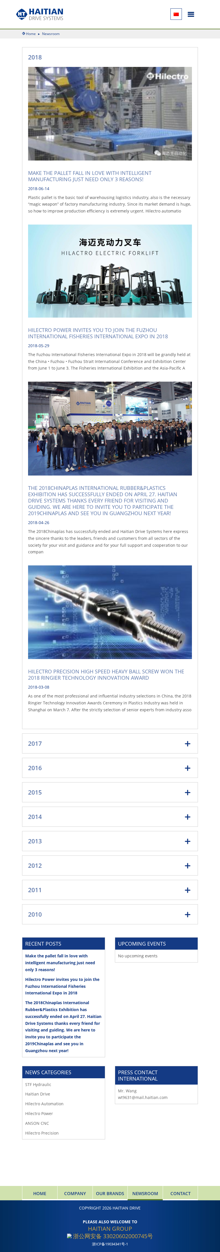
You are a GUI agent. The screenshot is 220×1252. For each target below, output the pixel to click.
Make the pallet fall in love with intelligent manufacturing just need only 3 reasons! (90, 176)
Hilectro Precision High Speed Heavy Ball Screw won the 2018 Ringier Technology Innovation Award (106, 674)
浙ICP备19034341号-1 (110, 1244)
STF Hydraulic (38, 1084)
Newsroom (145, 1193)
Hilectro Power (39, 1113)
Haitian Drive (37, 1094)
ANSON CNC (37, 1123)
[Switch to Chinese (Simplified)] (176, 14)
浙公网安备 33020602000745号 (112, 1236)
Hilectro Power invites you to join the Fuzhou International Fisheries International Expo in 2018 (98, 333)
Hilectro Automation (44, 1103)
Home (31, 33)
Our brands (110, 1193)
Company (75, 1193)
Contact (180, 1193)
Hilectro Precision (42, 1133)
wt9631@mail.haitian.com (143, 1097)
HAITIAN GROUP (110, 1228)
